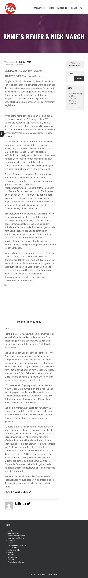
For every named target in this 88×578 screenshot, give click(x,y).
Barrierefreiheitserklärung (17, 536)
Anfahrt (10, 531)
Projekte (11, 555)
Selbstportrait (13, 557)
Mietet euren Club (14, 550)
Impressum (12, 540)
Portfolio (11, 552)
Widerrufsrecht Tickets (16, 562)
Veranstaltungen (39, 8)
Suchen (70, 74)
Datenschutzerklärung (16, 538)
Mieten (51, 8)
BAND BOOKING (62, 8)
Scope (54, 574)
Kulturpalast (19, 64)
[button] (2, 134)
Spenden (11, 560)
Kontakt (74, 8)
